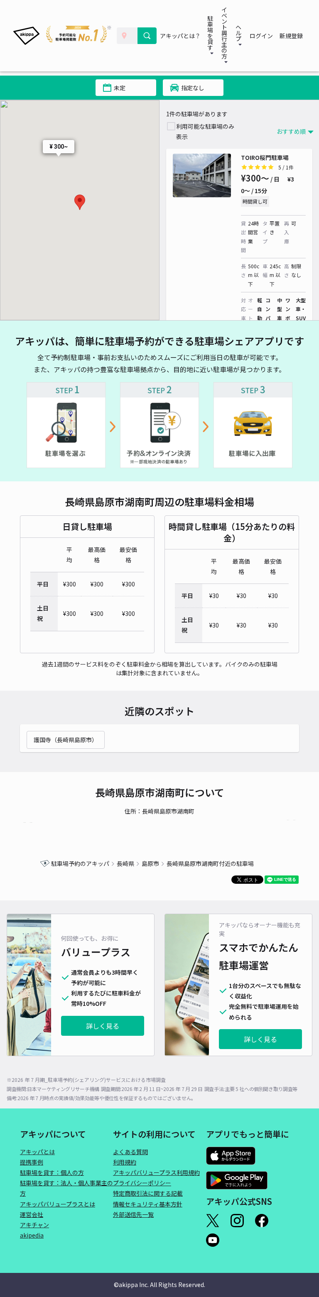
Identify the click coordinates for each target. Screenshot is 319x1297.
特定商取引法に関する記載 (148, 1193)
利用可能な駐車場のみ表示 (205, 131)
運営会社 (31, 1214)
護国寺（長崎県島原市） (66, 740)
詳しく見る (102, 1026)
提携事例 (31, 1162)
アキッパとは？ (180, 36)
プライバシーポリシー (142, 1183)
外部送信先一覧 (133, 1214)
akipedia (32, 1235)
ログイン (261, 36)
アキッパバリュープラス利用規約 (156, 1172)
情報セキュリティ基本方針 (147, 1204)
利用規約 (124, 1162)
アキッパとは (37, 1151)
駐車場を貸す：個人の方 (52, 1172)
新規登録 (291, 36)
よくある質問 (130, 1151)
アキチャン (34, 1225)
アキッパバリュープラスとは (57, 1204)
